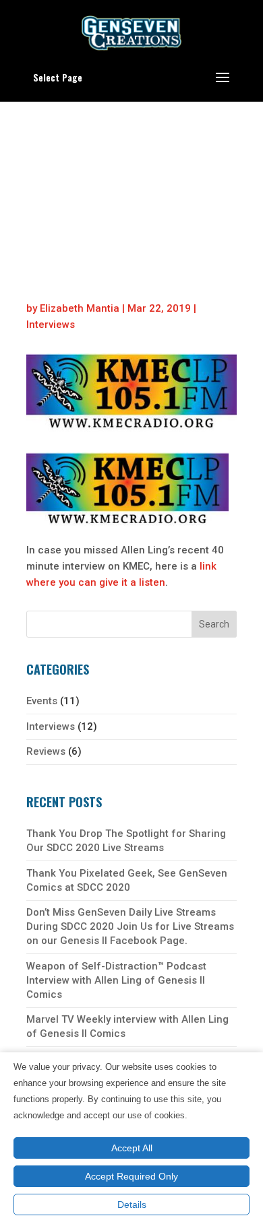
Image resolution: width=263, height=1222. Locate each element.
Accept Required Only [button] (131, 1176)
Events (41, 701)
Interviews (50, 324)
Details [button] (131, 1204)
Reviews (45, 751)
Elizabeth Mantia (79, 308)
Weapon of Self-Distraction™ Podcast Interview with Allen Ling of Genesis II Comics (116, 980)
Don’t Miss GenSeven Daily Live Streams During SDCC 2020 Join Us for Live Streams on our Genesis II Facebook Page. (130, 926)
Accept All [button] (131, 1148)
